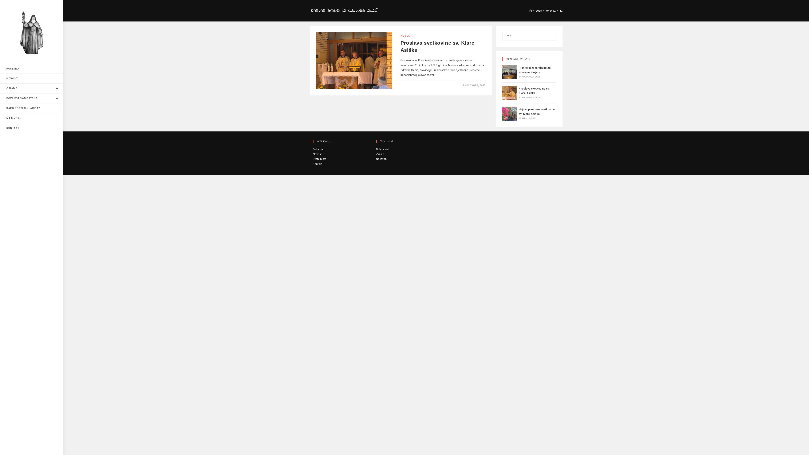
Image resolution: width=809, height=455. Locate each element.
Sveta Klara (319, 159)
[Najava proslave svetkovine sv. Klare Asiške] (509, 114)
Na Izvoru (381, 159)
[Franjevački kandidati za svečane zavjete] (509, 72)
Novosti (406, 35)
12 (561, 10)
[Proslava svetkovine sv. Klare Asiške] (509, 93)
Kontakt (317, 164)
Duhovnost (382, 149)
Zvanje (380, 154)
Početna (318, 149)
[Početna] (530, 10)
